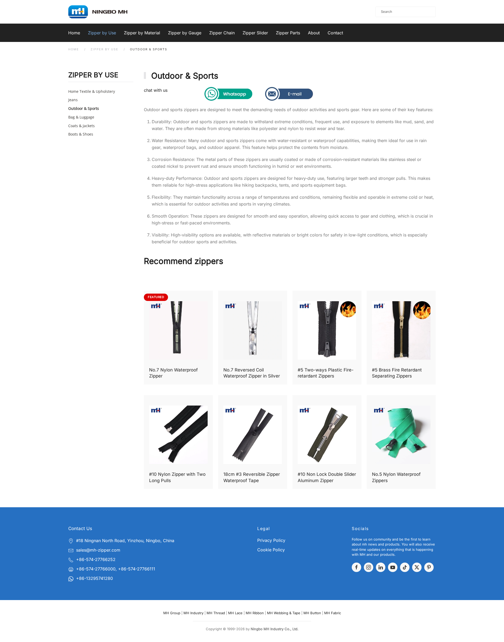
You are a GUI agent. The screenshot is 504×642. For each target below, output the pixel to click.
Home (74, 32)
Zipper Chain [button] (222, 32)
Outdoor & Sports (83, 108)
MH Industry (193, 613)
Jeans (73, 99)
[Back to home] (104, 11)
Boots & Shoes (80, 134)
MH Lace (235, 613)
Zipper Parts (288, 32)
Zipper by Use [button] (102, 32)
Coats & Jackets (81, 125)
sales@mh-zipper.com (98, 550)
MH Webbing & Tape (283, 613)
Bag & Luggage (81, 117)
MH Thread (216, 613)
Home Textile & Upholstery (91, 91)
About (314, 32)
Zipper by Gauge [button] (184, 32)
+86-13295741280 (94, 578)
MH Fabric (332, 613)
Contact (335, 32)
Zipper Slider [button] (255, 32)
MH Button (312, 613)
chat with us (155, 90)
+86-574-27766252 (96, 559)
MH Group (171, 613)
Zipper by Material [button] (142, 32)
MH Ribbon (255, 613)
